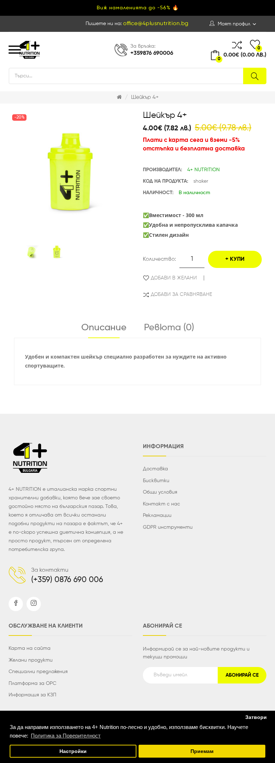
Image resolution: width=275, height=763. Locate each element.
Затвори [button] (256, 717)
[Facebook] (16, 604)
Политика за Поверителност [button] (66, 736)
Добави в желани (174, 277)
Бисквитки (156, 480)
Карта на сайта (29, 648)
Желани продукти (31, 660)
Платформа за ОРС (32, 683)
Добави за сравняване (181, 294)
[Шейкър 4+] (29, 252)
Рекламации (157, 515)
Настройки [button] (73, 751)
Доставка (155, 468)
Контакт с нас (161, 504)
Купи (237, 259)
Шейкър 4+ (145, 97)
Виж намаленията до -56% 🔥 (138, 7)
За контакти (49, 570)
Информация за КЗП (32, 694)
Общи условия (160, 492)
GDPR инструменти (168, 527)
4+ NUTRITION (203, 169)
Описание (103, 327)
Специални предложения (38, 671)
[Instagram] (33, 604)
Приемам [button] (201, 751)
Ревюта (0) (169, 327)
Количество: (159, 259)
